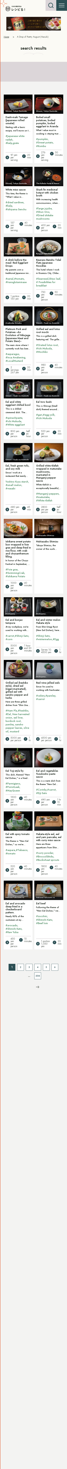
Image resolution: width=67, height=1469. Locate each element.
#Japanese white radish (15, 137)
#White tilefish (44, 500)
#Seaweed (42, 279)
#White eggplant (15, 424)
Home (6, 36)
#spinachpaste (14, 418)
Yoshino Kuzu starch (17, 481)
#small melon (13, 485)
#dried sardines (15, 202)
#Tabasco (21, 850)
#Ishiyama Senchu (16, 209)
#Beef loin (42, 923)
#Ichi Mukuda (44, 348)
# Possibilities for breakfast (45, 283)
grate (16, 143)
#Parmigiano (13, 783)
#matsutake (42, 497)
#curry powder (44, 853)
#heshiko (23, 710)
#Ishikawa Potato (15, 576)
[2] (37, 987)
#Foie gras (12, 569)
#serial (9, 279)
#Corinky (41, 789)
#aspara (10, 850)
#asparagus (12, 354)
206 (38, 975)
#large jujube (44, 208)
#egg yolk (48, 415)
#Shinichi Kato (14, 929)
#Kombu (41, 146)
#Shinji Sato (21, 636)
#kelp (9, 143)
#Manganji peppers (47, 493)
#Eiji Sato (41, 793)
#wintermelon (44, 639)
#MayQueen (13, 790)
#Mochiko (42, 352)
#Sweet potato (44, 142)
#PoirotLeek (12, 787)
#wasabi (10, 488)
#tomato (19, 279)
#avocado (11, 925)
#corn (9, 639)
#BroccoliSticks (44, 856)
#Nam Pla (11, 710)
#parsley (50, 695)
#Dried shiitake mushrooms (44, 217)
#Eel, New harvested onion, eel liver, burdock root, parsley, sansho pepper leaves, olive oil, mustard (17, 722)
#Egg (56, 639)
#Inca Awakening (15, 357)
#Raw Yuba (12, 932)
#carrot (10, 636)
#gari (39, 415)
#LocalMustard (14, 361)
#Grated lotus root (47, 345)
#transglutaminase (16, 282)
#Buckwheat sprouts (47, 860)
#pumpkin (42, 139)
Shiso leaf (54, 279)
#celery (40, 695)
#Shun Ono (42, 212)
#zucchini (41, 916)
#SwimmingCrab (15, 573)
